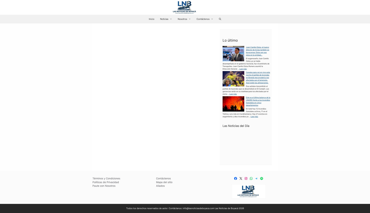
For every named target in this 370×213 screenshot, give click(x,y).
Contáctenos (203, 19)
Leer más (243, 69)
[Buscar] (146, 57)
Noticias (164, 19)
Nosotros (182, 19)
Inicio (151, 19)
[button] (220, 19)
